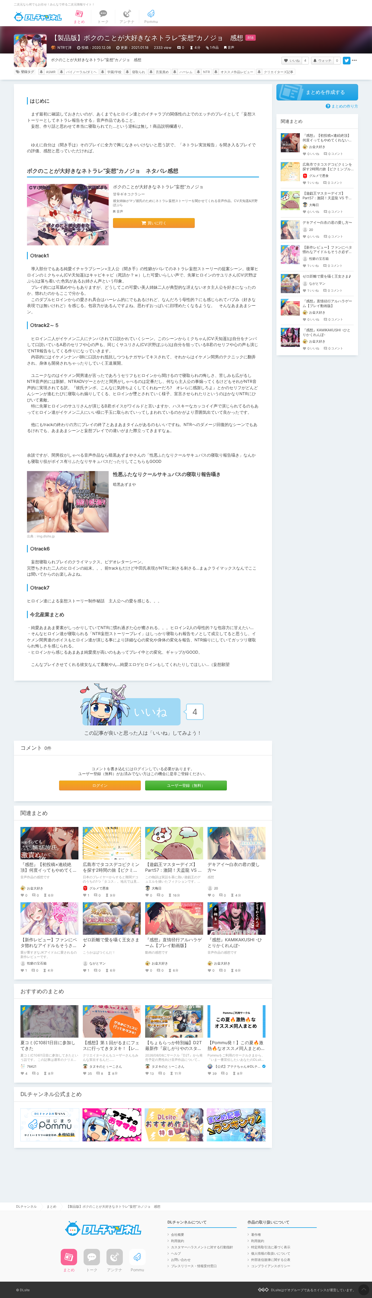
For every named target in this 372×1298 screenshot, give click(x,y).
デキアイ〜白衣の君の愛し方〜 (327, 222)
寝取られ (138, 72)
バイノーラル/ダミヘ (81, 72)
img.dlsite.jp (46, 536)
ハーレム (186, 72)
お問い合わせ (181, 1260)
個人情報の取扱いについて (270, 1253)
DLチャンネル (38, 16)
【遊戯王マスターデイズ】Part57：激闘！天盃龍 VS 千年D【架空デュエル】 (173, 870)
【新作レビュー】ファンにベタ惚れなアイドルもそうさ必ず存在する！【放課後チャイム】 (327, 252)
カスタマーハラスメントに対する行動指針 (202, 1247)
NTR (206, 72)
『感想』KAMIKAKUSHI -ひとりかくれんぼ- (235, 942)
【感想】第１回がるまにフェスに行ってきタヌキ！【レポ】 (111, 1048)
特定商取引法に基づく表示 (270, 1247)
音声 (231, 47)
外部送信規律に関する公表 (270, 1260)
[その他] (354, 60)
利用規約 (177, 1241)
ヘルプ (176, 1253)
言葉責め (162, 72)
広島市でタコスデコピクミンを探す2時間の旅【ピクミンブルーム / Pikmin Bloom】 (111, 870)
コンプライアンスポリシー (270, 1266)
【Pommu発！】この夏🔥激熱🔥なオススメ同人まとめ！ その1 (239, 1048)
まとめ (51, 1206)
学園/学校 (114, 72)
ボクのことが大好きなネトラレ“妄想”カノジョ (158, 186)
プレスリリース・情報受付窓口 (194, 1266)
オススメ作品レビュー (237, 72)
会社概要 (177, 1234)
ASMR (51, 72)
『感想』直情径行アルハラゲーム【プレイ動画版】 (173, 942)
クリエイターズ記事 (278, 72)
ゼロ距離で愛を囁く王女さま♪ (327, 276)
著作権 (256, 1234)
